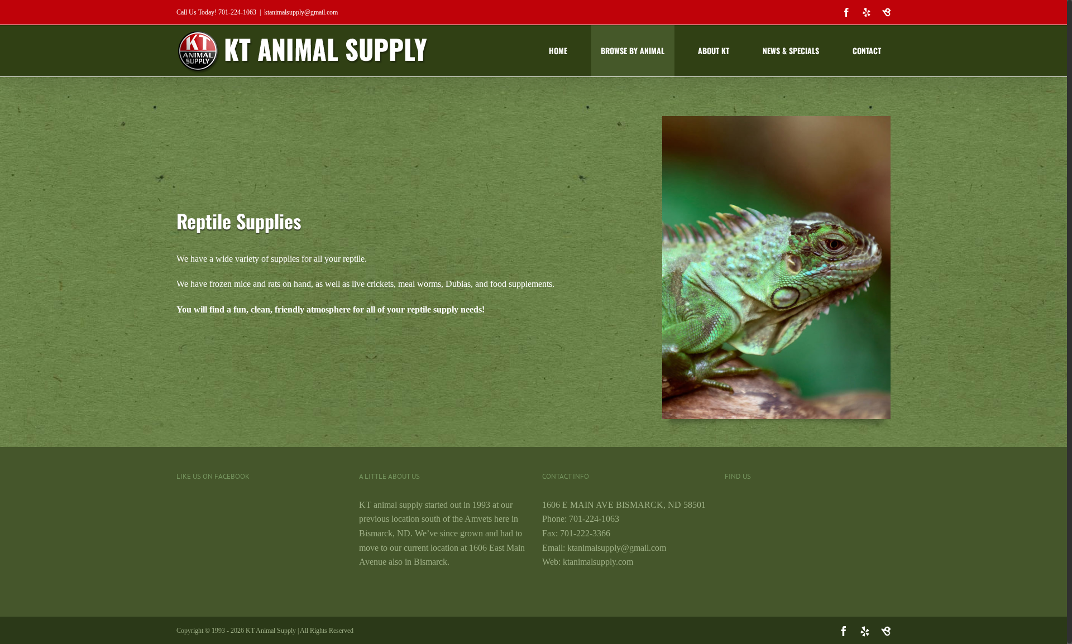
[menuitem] (565, 50)
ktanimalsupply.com (598, 561)
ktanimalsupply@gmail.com (301, 12)
